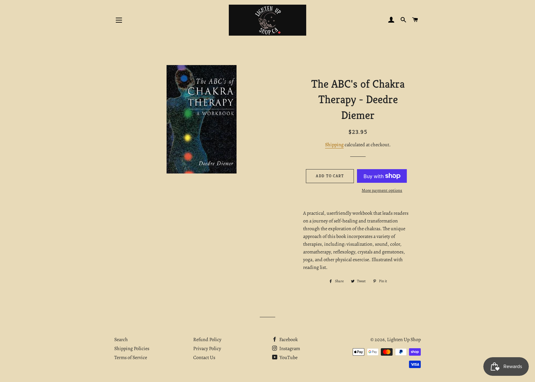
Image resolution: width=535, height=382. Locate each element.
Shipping (334, 144)
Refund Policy (207, 339)
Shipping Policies (131, 348)
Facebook (288, 339)
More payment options (382, 190)
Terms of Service (130, 357)
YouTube (288, 357)
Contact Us (204, 357)
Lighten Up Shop (404, 339)
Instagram (289, 348)
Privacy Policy (207, 348)
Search (121, 339)
